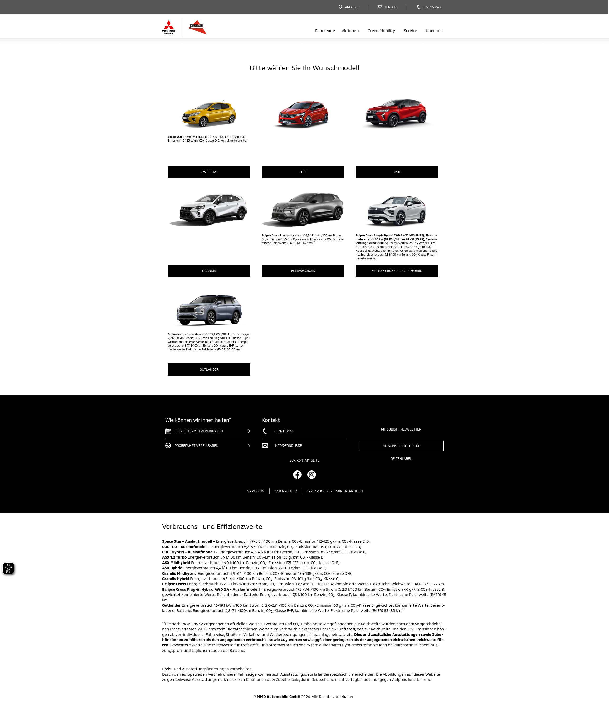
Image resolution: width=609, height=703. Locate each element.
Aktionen (350, 30)
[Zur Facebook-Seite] (297, 474)
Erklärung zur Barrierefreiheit (335, 491)
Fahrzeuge (325, 30)
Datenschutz (285, 491)
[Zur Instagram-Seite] (311, 474)
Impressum (255, 491)
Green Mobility (381, 30)
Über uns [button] (434, 30)
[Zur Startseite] (198, 27)
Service (410, 30)
